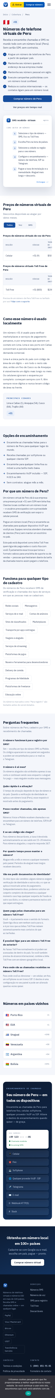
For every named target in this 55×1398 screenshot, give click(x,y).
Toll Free (34, 1305)
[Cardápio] (49, 4)
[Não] (51, 1386)
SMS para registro (39, 1300)
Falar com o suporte (20, 301)
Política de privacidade (14, 1371)
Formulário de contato (40, 1371)
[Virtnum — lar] (5, 4)
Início (5, 14)
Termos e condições (12, 1366)
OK (28, 1393)
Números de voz (37, 1295)
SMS (30, 225)
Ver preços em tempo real (27, 107)
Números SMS (36, 1289)
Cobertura (16, 14)
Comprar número (34, 4)
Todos (10, 225)
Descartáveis (36, 1311)
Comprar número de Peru (28, 98)
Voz (20, 225)
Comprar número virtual (27, 1262)
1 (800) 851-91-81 (40, 1366)
